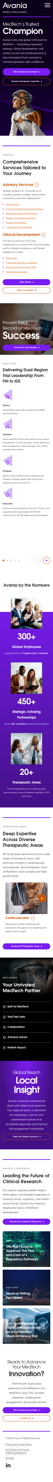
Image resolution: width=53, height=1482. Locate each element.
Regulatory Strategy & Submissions (22, 213)
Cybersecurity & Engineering (19, 227)
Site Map (9, 1458)
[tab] (3, 560)
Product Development (16, 222)
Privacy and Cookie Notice (18, 1444)
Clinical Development (21, 235)
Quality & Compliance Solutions (21, 218)
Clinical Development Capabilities (21, 263)
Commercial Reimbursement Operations (24, 209)
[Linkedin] (8, 1465)
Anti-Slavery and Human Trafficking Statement (17, 1451)
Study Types (11, 258)
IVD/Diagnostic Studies (16, 272)
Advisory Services (18, 185)
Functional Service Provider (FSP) (21, 267)
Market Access (12, 204)
